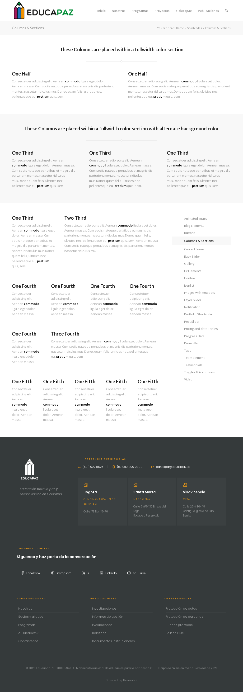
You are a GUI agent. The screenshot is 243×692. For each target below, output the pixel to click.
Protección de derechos (184, 617)
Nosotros (25, 609)
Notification (192, 307)
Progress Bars (194, 336)
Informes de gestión (107, 617)
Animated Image (195, 218)
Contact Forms (194, 249)
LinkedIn (111, 573)
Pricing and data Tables (201, 329)
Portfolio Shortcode (198, 314)
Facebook (33, 573)
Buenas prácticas (179, 625)
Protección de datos (181, 609)
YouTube (139, 573)
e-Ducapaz (27, 633)
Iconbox (190, 278)
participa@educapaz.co (173, 467)
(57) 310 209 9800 (129, 467)
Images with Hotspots (199, 292)
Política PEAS (175, 633)
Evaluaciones (102, 625)
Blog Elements (194, 225)
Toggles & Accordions (199, 372)
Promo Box (192, 343)
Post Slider (192, 321)
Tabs (187, 350)
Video (188, 379)
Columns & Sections (28, 27)
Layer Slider (192, 300)
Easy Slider (192, 256)
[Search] (226, 10)
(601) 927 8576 (93, 467)
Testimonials (193, 365)
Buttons (189, 233)
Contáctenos (28, 641)
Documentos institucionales (113, 641)
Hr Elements (192, 271)
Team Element (194, 357)
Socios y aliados (30, 617)
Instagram (63, 573)
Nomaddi (130, 680)
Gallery (189, 263)
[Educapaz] (43, 10)
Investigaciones (104, 609)
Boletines (99, 633)
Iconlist (189, 285)
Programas (27, 625)
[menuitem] (101, 10)
